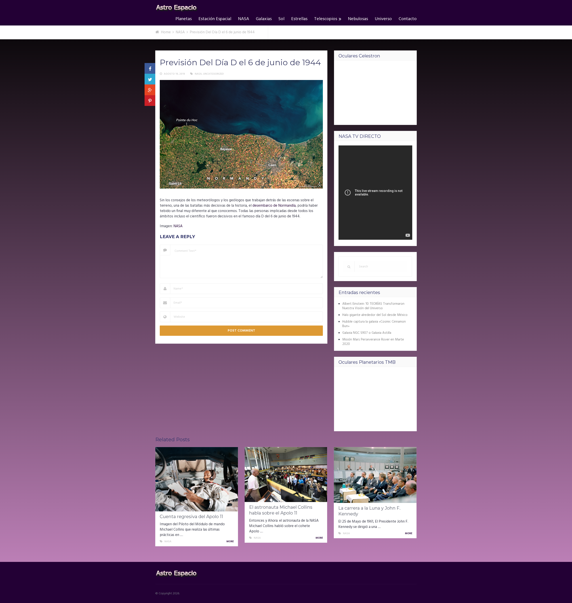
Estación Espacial (214, 19)
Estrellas (299, 19)
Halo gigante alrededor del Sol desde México (375, 315)
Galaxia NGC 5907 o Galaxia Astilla (366, 333)
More (230, 541)
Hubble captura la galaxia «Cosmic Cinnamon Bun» (374, 324)
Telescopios (325, 19)
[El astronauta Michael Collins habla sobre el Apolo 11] (286, 474)
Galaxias (264, 19)
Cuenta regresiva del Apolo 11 (191, 516)
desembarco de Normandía (274, 206)
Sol (281, 19)
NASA (243, 19)
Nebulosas (358, 19)
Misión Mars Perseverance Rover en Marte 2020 (373, 342)
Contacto (408, 19)
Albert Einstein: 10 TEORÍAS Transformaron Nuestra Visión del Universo (373, 306)
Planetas (183, 19)
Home (166, 32)
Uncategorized (213, 74)
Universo (383, 19)
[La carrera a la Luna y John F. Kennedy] (375, 475)
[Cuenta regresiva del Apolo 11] (196, 479)
